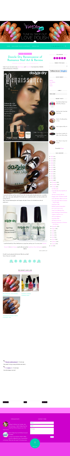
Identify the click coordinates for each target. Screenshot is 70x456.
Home (8, 46)
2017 (52, 169)
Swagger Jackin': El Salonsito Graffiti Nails (61, 196)
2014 (52, 176)
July (53, 230)
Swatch (50, 85)
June (53, 232)
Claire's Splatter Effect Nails (62, 126)
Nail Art (51, 80)
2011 (52, 245)
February (54, 241)
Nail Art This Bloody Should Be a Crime (62, 120)
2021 (52, 160)
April (53, 237)
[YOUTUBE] (62, 58)
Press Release (52, 82)
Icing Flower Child (55, 204)
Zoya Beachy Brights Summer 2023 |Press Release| (62, 102)
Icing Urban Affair (55, 218)
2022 (52, 158)
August (53, 228)
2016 (52, 171)
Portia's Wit (28, 66)
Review (50, 84)
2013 (52, 178)
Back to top (35, 446)
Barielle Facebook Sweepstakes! (58, 206)
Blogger (62, 148)
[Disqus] (25, 341)
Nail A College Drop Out (35, 449)
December (54, 182)
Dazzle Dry (27, 53)
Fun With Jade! (55, 188)
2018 (52, 167)
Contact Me (35, 46)
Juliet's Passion (21, 66)
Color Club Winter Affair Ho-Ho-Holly (60, 198)
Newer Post (5, 402)
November (54, 184)
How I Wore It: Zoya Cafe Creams (61, 141)
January (54, 243)
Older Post (44, 402)
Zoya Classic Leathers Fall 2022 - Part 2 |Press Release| (62, 134)
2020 (52, 163)
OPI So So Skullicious (56, 216)
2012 (52, 180)
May (53, 235)
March (53, 239)
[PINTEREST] (65, 58)
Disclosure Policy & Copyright (21, 46)
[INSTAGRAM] (60, 58)
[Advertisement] (35, 9)
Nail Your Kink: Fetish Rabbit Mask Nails (62, 112)
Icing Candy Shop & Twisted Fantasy (59, 212)
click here (44, 243)
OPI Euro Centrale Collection (58, 194)
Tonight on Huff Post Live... (57, 214)
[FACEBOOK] (55, 58)
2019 (52, 165)
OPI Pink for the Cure (56, 220)
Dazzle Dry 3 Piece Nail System (35, 247)
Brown (21, 53)
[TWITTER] (57, 58)
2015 (52, 173)
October (54, 186)
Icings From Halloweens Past (58, 210)
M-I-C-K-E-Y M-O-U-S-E (57, 208)
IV (9, 422)
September (54, 226)
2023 (52, 156)
